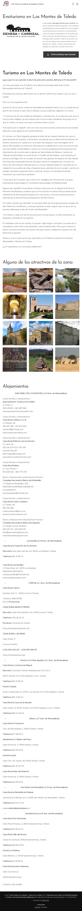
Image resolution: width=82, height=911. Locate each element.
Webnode (45, 900)
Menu (77, 4)
